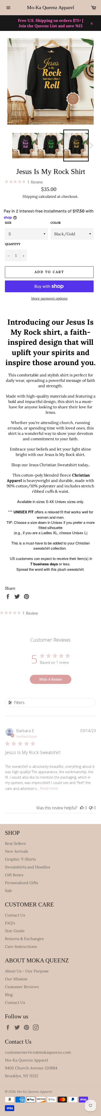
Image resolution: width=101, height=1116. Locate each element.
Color (55, 223)
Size (8, 223)
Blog (9, 994)
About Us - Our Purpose (27, 971)
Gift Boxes (14, 874)
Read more (49, 788)
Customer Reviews (22, 986)
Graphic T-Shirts (20, 859)
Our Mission (16, 978)
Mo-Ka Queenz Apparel (50, 7)
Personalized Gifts (21, 882)
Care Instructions (21, 946)
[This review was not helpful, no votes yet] (90, 807)
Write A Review (50, 679)
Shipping (30, 196)
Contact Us (15, 915)
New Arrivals (16, 851)
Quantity (12, 244)
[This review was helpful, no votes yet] (82, 807)
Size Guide (15, 930)
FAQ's (10, 922)
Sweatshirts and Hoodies (27, 866)
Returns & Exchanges (24, 938)
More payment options (49, 298)
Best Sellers (15, 843)
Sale (8, 890)
